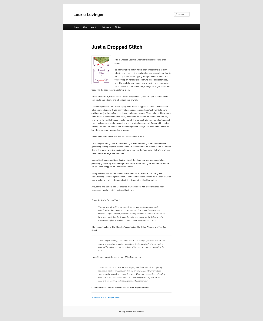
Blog (85, 27)
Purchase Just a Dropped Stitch (106, 297)
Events (94, 27)
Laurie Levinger (88, 14)
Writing (118, 27)
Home (76, 27)
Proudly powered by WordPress (131, 311)
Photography (106, 27)
